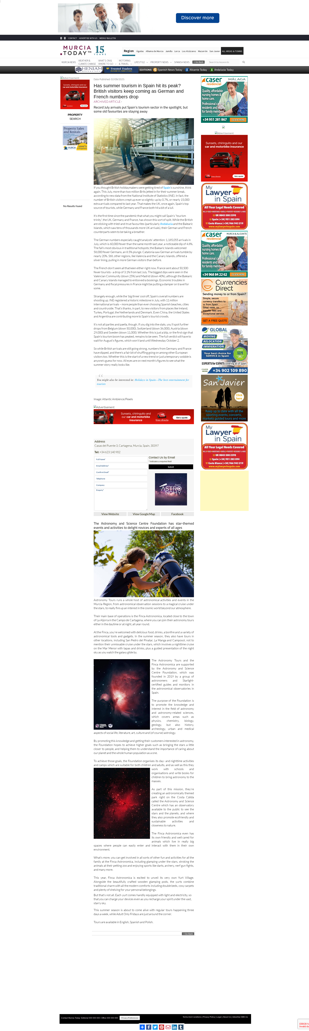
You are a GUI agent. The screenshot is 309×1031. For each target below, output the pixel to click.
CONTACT (72, 38)
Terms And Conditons (192, 1017)
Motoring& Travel (125, 62)
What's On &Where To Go (105, 62)
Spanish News (182, 62)
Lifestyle (139, 62)
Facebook (177, 514)
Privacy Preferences (129, 1018)
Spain (166, 187)
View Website (110, 514)
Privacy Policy (209, 1017)
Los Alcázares (189, 51)
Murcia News (69, 62)
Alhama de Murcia (154, 51)
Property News (159, 62)
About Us (227, 1017)
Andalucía (166, 224)
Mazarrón (202, 51)
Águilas (140, 51)
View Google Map (144, 514)
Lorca (177, 51)
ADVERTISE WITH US (88, 38)
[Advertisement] (224, 491)
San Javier (215, 51)
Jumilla (168, 51)
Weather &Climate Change (87, 62)
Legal (218, 1017)
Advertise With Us (240, 1017)
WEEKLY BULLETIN (107, 38)
